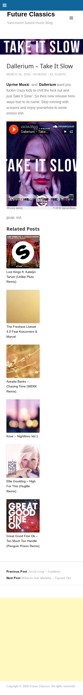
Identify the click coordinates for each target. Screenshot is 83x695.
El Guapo (58, 74)
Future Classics (31, 14)
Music (42, 74)
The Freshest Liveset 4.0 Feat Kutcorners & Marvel (21, 331)
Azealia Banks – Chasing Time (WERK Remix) (21, 386)
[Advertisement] (41, 639)
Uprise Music (18, 84)
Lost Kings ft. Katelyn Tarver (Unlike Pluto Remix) (21, 277)
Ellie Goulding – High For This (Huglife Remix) (21, 486)
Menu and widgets (71, 22)
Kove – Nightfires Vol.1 (22, 436)
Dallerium (47, 84)
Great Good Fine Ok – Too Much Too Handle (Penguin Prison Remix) (23, 541)
